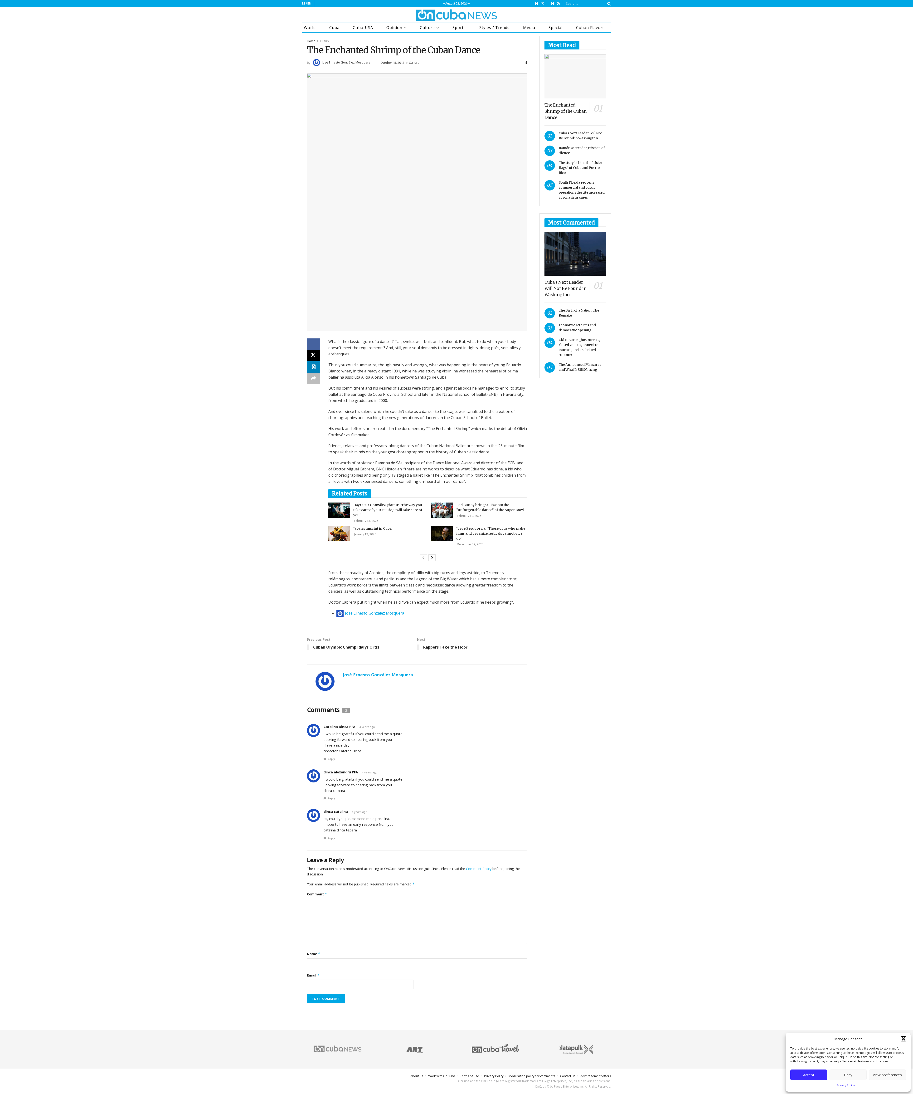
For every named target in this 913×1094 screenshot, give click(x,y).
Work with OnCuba (441, 1076)
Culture (427, 27)
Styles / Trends (494, 27)
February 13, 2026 (365, 521)
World (310, 27)
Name (314, 954)
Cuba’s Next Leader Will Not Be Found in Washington (565, 288)
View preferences (887, 1074)
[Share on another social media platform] (313, 378)
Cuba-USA (363, 27)
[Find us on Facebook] (536, 3)
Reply (331, 759)
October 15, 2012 (392, 62)
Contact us (567, 1076)
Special (556, 27)
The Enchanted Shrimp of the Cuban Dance (565, 111)
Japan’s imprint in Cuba (372, 528)
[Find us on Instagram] (552, 3)
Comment (317, 894)
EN (309, 3)
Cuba (334, 27)
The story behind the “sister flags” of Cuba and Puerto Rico (580, 168)
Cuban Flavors (590, 27)
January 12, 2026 (364, 534)
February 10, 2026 (468, 516)
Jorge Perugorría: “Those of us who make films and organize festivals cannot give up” (490, 533)
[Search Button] (608, 3)
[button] (903, 1038)
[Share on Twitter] (313, 355)
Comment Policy (478, 868)
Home (311, 41)
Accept (808, 1074)
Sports (459, 27)
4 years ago (367, 727)
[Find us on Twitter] (542, 3)
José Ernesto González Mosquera (346, 62)
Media (529, 27)
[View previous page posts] (423, 557)
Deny (848, 1074)
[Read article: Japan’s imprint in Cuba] (339, 533)
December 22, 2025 (469, 544)
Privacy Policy (846, 1085)
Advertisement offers (595, 1076)
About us (416, 1076)
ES (303, 3)
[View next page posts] (432, 557)
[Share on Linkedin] (313, 367)
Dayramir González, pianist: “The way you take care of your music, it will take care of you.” (387, 510)
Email (313, 975)
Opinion (394, 27)
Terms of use (469, 1076)
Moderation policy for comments (532, 1076)
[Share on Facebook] (313, 344)
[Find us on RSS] (558, 3)
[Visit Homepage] (456, 15)
